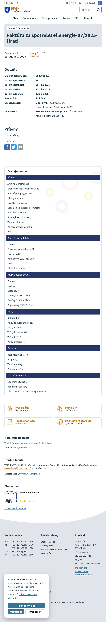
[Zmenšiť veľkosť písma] (72, 3)
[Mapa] (11, 3)
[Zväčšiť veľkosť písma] (80, 3)
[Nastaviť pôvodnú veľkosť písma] (75, 3)
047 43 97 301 (81, 568)
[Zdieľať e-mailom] (20, 147)
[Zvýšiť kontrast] (67, 3)
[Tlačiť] (17, 3)
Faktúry (34, 56)
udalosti (23, 447)
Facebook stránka (83, 574)
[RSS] (6, 3)
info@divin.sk (81, 571)
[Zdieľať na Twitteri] (14, 147)
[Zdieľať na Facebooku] (7, 147)
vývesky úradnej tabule (30, 473)
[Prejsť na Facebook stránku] (100, 3)
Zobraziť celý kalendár (15, 508)
